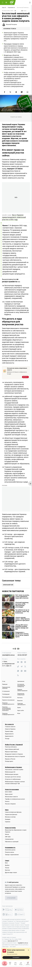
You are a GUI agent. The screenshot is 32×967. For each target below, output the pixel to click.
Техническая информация (20, 694)
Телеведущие (6, 694)
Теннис (7, 867)
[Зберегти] (27, 92)
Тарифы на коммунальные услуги (15, 799)
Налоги (7, 801)
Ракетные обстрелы (11, 747)
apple (19, 909)
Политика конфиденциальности (8, 703)
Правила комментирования (22, 690)
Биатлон (7, 870)
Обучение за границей (11, 841)
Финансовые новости (11, 796)
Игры (18, 713)
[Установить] (16, 954)
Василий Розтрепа (11, 24)
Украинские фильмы (11, 814)
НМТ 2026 (7, 837)
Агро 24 (4, 7)
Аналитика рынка (10, 850)
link (18, 662)
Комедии (7, 819)
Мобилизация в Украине (13, 767)
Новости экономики (12, 789)
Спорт (7, 860)
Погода (7, 738)
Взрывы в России (10, 759)
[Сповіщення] (30, 2)
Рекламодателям (6, 697)
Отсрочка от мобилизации (13, 779)
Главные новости (10, 726)
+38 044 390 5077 (22, 655)
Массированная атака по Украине (15, 756)
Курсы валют (9, 794)
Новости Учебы (10, 827)
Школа (7, 834)
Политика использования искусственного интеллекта (6, 709)
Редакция (4, 684)
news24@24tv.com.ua (8, 655)
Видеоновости (9, 734)
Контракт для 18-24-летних (13, 776)
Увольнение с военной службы (14, 769)
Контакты (19, 697)
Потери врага (9, 761)
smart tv (7, 914)
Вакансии (19, 700)
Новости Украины (10, 729)
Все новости (9, 724)
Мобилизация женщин (11, 774)
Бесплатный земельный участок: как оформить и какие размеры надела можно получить (23, 7)
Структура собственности (21, 704)
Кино (7, 810)
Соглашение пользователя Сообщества (21, 685)
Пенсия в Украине (10, 804)
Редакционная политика (6, 688)
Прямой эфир (9, 731)
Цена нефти (8, 792)
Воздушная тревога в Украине (14, 754)
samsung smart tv (19, 914)
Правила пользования (8, 700)
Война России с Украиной (14, 744)
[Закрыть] (28, 950)
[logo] (11, 2)
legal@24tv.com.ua (23, 943)
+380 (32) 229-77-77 (12, 941)
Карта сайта (20, 710)
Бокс (6, 863)
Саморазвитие (9, 839)
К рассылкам (11, 898)
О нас (3, 681)
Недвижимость (10, 847)
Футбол (7, 865)
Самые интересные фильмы (13, 812)
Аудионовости (9, 736)
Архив (19, 707)
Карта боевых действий (12, 749)
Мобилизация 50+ (10, 772)
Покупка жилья (9, 852)
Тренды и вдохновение (12, 854)
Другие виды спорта (11, 872)
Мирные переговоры (11, 751)
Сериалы (7, 821)
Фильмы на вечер (10, 817)
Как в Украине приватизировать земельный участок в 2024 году (14, 217)
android (7, 909)
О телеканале (6, 691)
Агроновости (11, 7)
